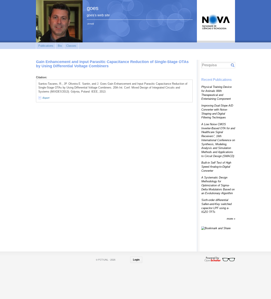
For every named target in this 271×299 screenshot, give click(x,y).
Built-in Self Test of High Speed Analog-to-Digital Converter (216, 166)
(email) (90, 23)
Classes (71, 45)
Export (46, 97)
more (230, 218)
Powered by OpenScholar (219, 259)
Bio (60, 45)
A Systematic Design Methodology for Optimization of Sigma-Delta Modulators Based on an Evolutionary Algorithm (218, 185)
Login (136, 259)
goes (92, 8)
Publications (45, 45)
